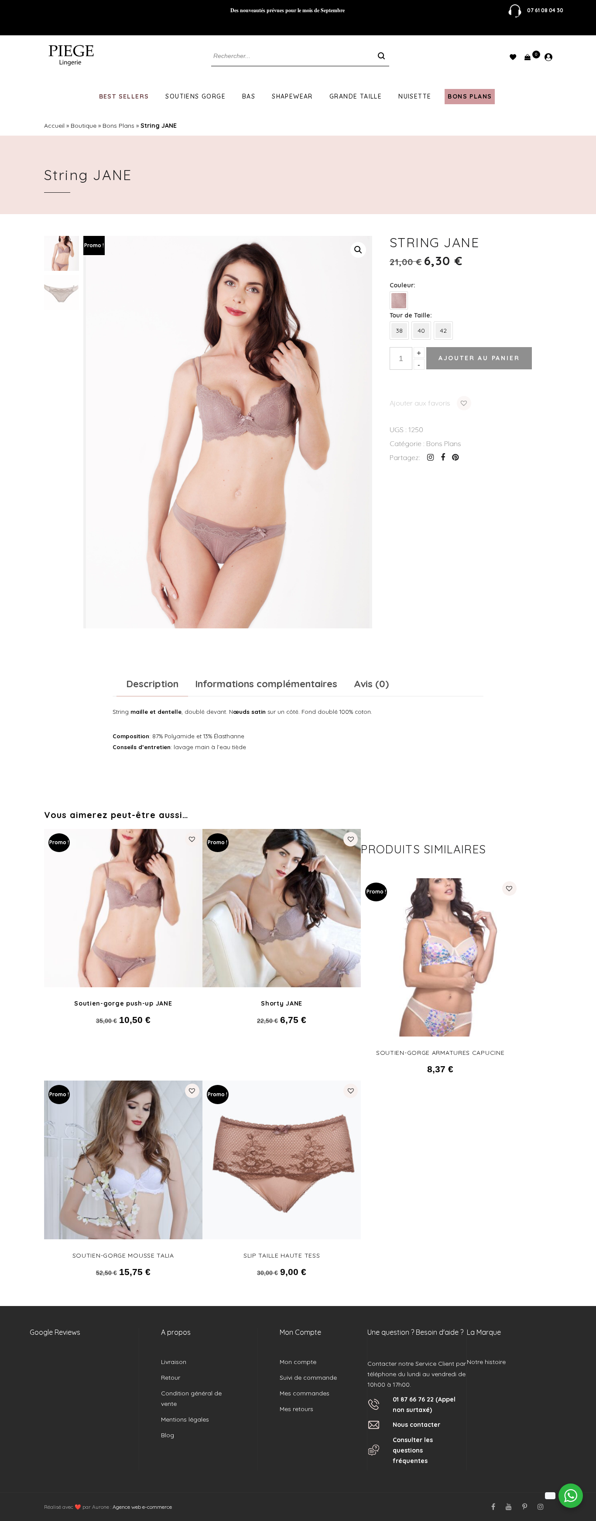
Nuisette (414, 96)
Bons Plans (470, 96)
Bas (248, 96)
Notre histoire (486, 1362)
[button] (358, 250)
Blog (167, 1435)
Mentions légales (185, 1419)
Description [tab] (152, 684)
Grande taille (355, 96)
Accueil (54, 126)
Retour (170, 1377)
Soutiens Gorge (195, 96)
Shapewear (292, 96)
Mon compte (298, 1362)
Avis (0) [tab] (371, 684)
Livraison (173, 1362)
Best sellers (124, 96)
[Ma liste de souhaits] (513, 59)
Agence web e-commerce (141, 1507)
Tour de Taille (410, 315)
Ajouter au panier (479, 358)
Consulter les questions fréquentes (413, 1450)
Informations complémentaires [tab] (266, 684)
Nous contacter (416, 1425)
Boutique (83, 126)
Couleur (402, 285)
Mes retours (296, 1409)
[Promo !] (123, 907)
